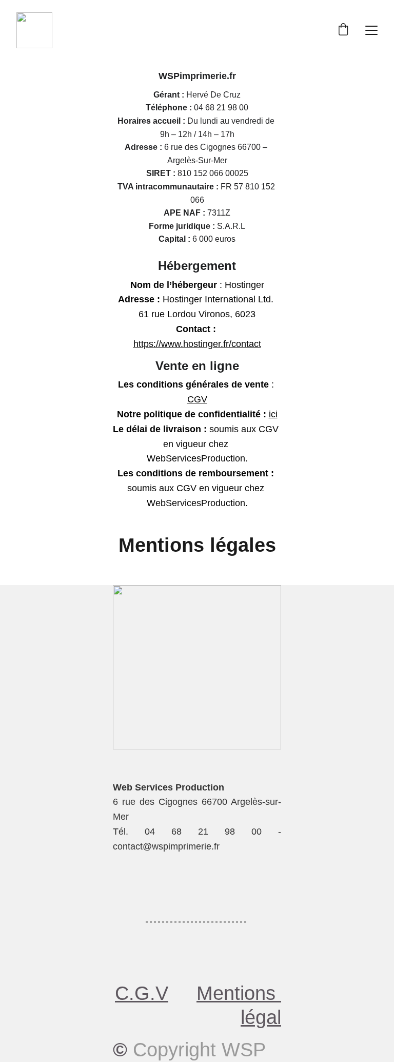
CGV (197, 399)
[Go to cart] (343, 30)
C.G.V (141, 993)
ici (273, 414)
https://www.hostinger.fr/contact (197, 344)
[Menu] (371, 30)
